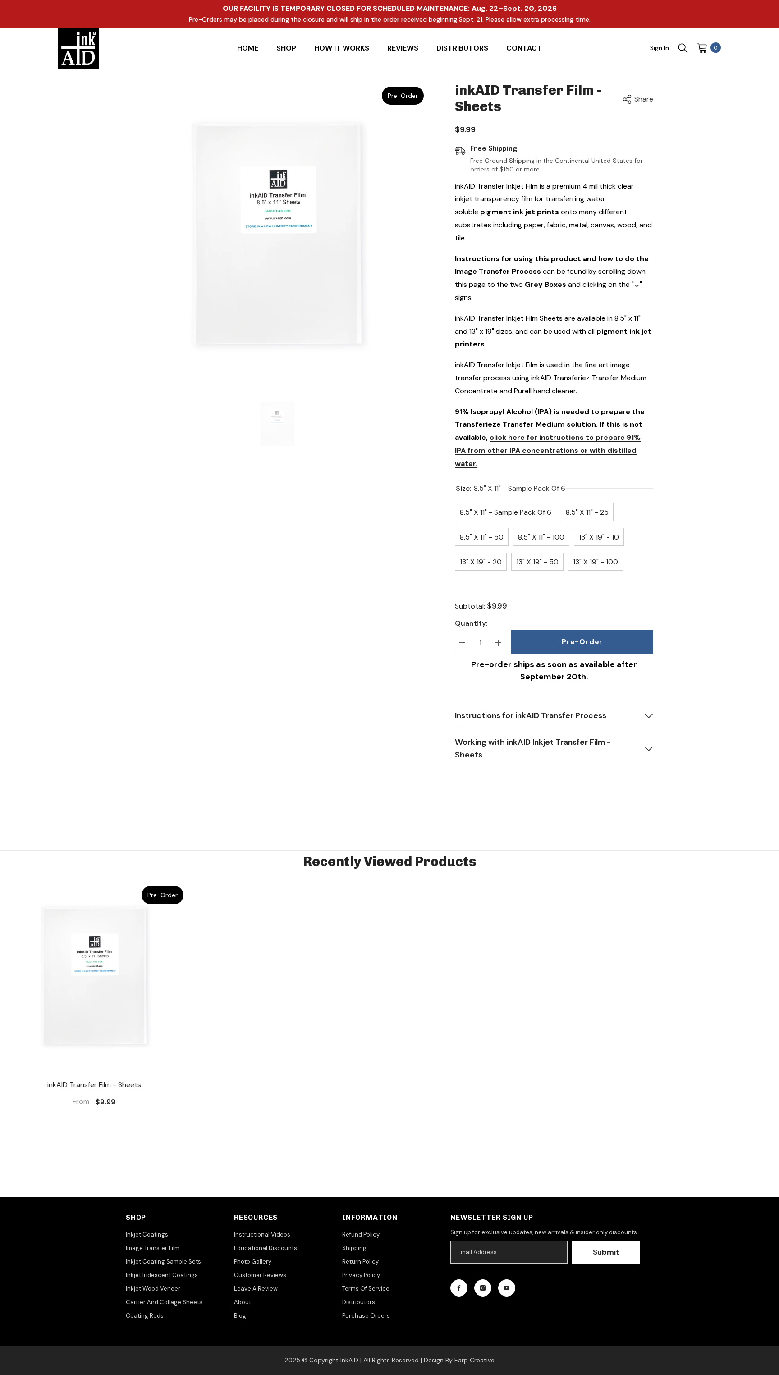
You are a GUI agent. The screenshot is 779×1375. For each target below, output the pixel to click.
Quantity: (471, 623)
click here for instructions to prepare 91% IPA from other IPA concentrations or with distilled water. (548, 450)
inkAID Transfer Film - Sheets (94, 1084)
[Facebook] (458, 1288)
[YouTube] (506, 1288)
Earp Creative (474, 1360)
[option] (277, 233)
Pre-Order (582, 641)
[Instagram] (482, 1288)
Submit (606, 1252)
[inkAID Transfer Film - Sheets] (94, 975)
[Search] (683, 48)
